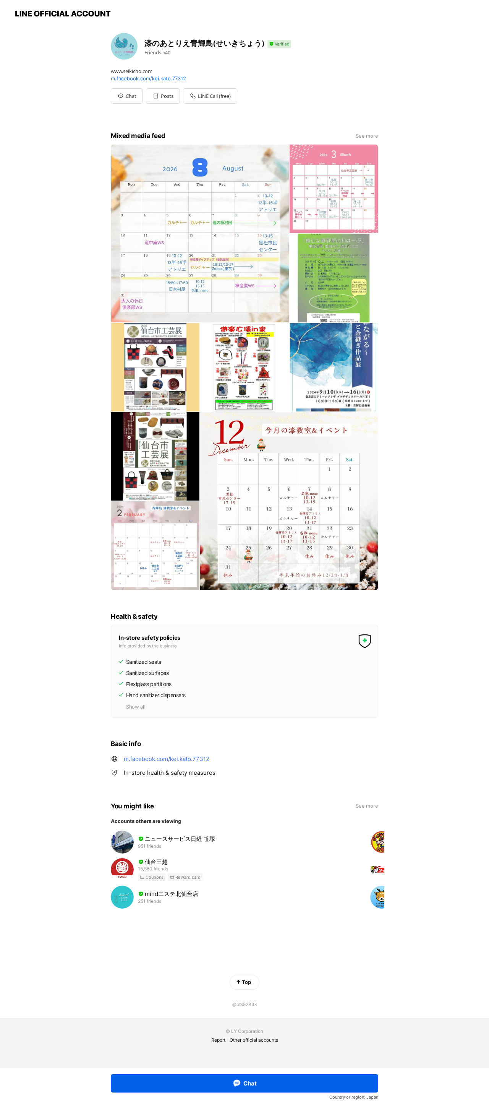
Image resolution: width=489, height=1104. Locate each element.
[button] (163, 96)
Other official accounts (254, 1040)
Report (218, 1040)
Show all (135, 707)
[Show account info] (279, 44)
